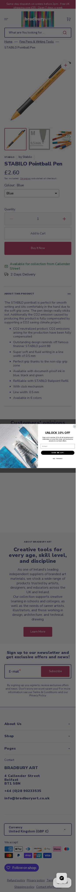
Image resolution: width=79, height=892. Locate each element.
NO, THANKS (58, 458)
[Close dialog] (74, 426)
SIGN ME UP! (58, 453)
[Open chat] (61, 878)
